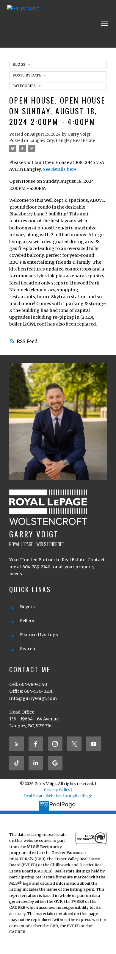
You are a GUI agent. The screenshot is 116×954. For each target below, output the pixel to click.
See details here (59, 169)
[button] (16, 743)
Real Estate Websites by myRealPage (58, 795)
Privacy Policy (57, 789)
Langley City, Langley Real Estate (62, 140)
